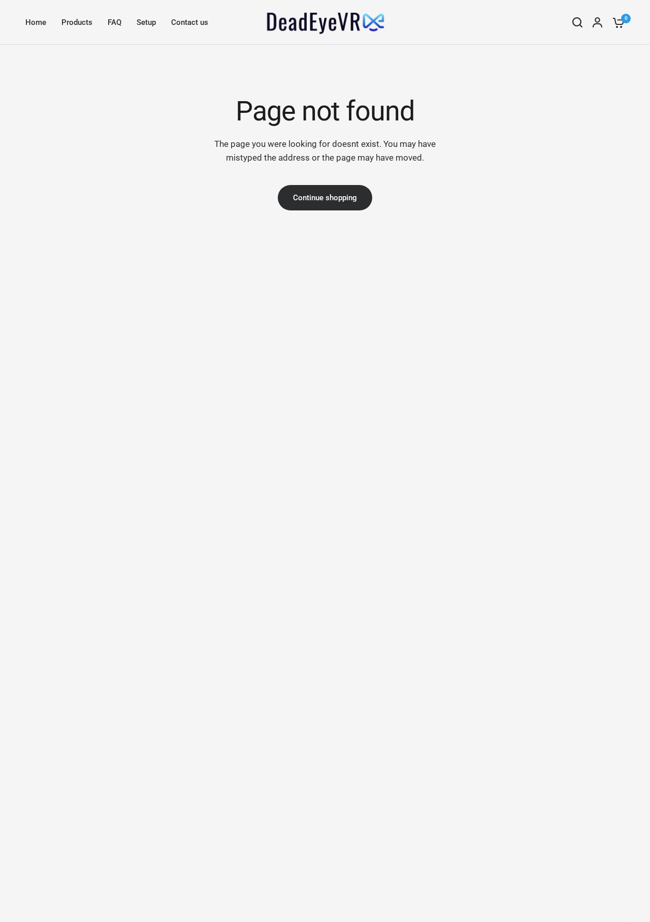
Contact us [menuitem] (189, 22)
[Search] (577, 22)
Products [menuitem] (76, 22)
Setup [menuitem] (146, 22)
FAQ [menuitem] (114, 22)
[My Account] (597, 22)
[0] (616, 22)
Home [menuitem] (35, 22)
